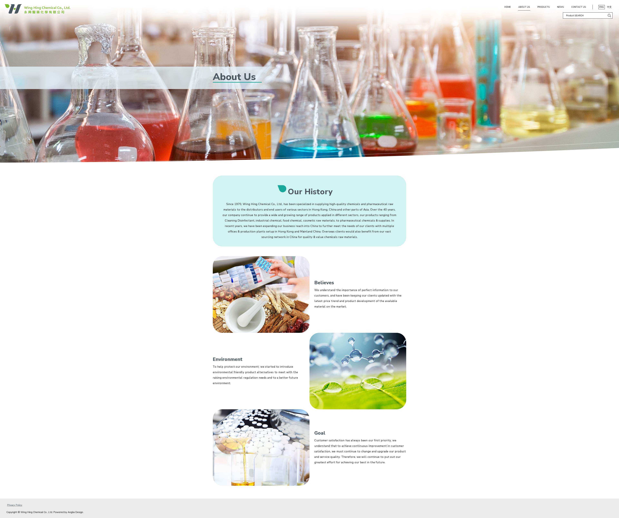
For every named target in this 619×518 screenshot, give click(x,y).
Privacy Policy (14, 505)
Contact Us (578, 7)
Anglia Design (75, 512)
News (560, 7)
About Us (524, 7)
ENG (601, 7)
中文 (609, 7)
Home (507, 7)
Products (543, 7)
